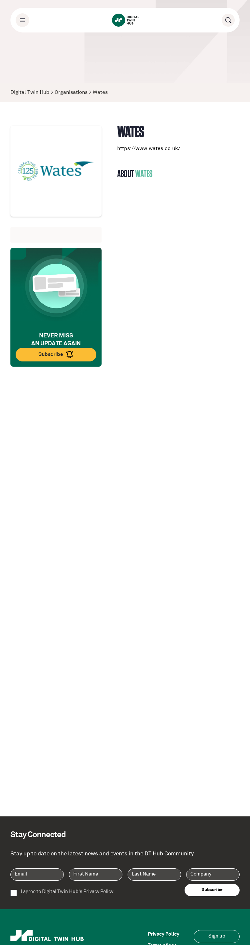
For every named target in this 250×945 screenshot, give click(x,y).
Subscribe (50, 354)
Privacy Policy (163, 934)
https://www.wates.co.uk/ (148, 148)
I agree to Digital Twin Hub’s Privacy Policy (67, 892)
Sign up (216, 936)
